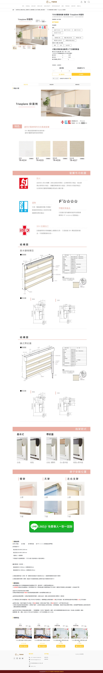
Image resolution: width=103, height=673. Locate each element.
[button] (48, 29)
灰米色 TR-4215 (57, 32)
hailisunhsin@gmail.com (36, 659)
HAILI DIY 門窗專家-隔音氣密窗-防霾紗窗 (54, 671)
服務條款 (46, 659)
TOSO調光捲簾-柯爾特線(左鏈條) (79, 641)
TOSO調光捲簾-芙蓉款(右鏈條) (42, 640)
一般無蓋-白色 (57, 37)
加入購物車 (61, 74)
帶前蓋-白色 (78, 37)
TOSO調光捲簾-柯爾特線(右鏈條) (60, 641)
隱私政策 (46, 657)
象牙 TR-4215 (67, 30)
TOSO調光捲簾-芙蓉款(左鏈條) (23, 640)
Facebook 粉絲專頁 (80, 654)
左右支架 (68, 45)
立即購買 (81, 74)
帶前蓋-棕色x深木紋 (70, 40)
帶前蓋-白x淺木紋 (58, 40)
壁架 (55, 45)
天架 (61, 45)
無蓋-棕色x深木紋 (68, 37)
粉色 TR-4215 (77, 30)
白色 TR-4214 (57, 30)
